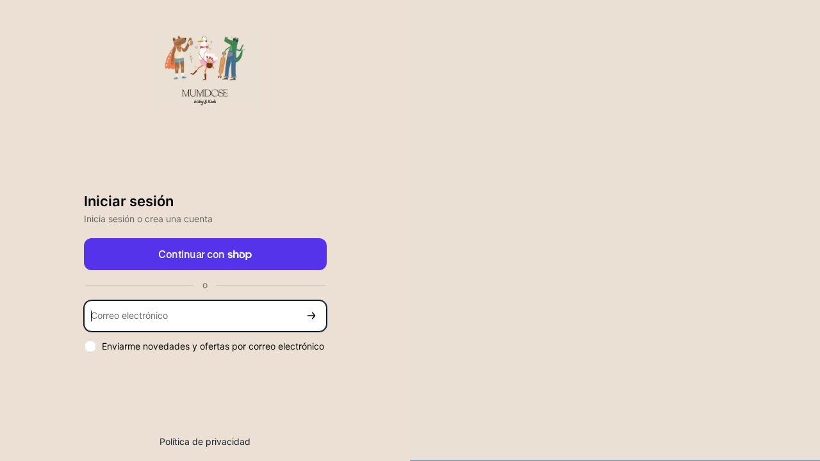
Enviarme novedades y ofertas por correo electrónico (213, 346)
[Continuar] (311, 316)
